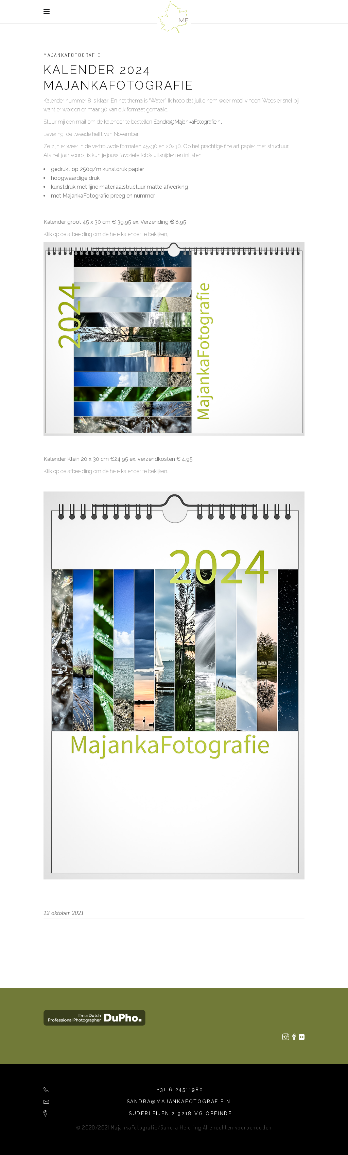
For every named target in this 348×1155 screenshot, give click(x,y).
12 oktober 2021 (64, 912)
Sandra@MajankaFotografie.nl (188, 122)
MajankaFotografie (72, 55)
